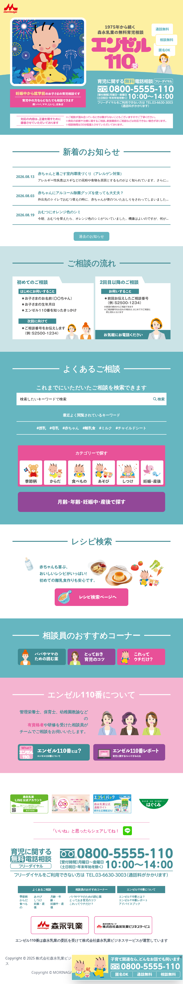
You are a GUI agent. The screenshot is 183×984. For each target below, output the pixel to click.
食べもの (24, 905)
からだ (24, 900)
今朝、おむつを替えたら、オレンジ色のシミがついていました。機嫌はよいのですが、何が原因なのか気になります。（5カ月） (102, 218)
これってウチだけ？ (81, 904)
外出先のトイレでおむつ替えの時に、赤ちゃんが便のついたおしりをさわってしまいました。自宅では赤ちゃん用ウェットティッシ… (103, 199)
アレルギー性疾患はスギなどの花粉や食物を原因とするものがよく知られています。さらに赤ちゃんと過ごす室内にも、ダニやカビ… (102, 180)
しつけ (38, 900)
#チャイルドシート (131, 428)
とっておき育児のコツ (82, 900)
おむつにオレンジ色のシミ (59, 211)
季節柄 (24, 896)
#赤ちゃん (70, 428)
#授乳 (41, 428)
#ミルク (105, 428)
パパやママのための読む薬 (85, 896)
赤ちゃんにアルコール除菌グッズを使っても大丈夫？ (81, 192)
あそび (38, 896)
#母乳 (54, 428)
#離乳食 (89, 428)
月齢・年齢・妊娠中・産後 (57, 902)
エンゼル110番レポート (133, 900)
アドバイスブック (129, 904)
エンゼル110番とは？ (132, 896)
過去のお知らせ (91, 236)
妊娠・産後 (39, 905)
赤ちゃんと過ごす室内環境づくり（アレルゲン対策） (81, 173)
